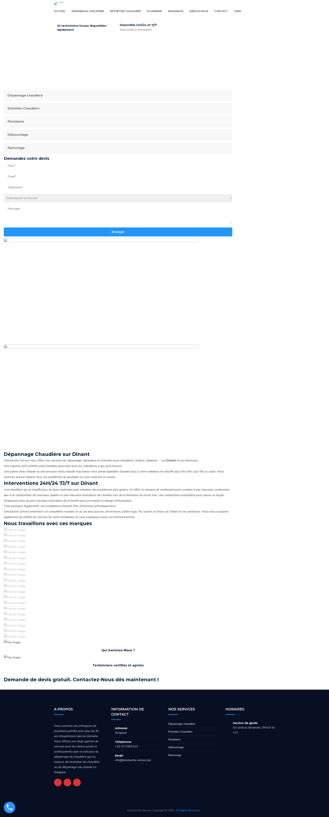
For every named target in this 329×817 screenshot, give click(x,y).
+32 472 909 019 (126, 746)
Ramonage (175, 11)
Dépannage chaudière (88, 11)
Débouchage (198, 11)
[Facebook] (254, 11)
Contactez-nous (215, 679)
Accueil (59, 11)
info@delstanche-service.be (133, 760)
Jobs (237, 11)
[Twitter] (247, 11)
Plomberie (154, 11)
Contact (221, 11)
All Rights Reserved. (188, 810)
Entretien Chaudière (125, 11)
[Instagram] (261, 11)
